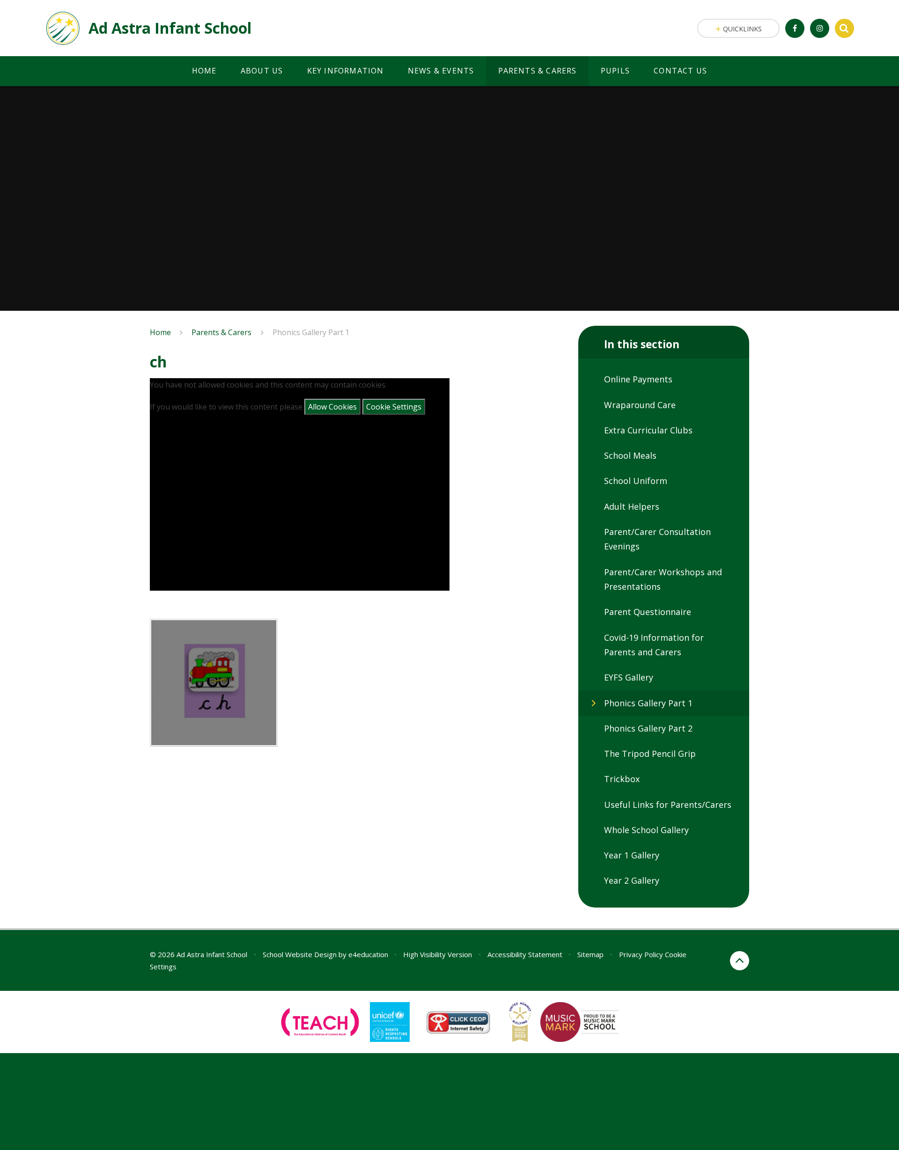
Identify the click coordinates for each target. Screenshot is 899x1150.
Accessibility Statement (524, 954)
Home (160, 332)
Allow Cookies (332, 407)
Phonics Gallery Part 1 (311, 332)
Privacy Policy (641, 954)
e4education (368, 954)
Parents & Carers (221, 332)
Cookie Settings (393, 407)
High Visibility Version (437, 954)
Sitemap (590, 954)
